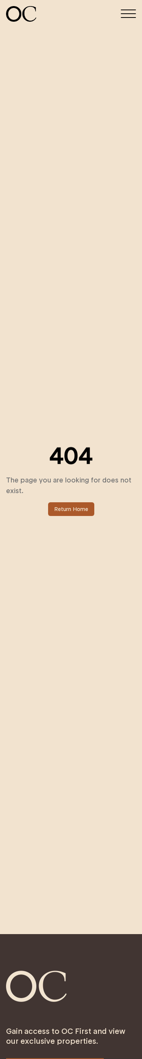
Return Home (71, 509)
